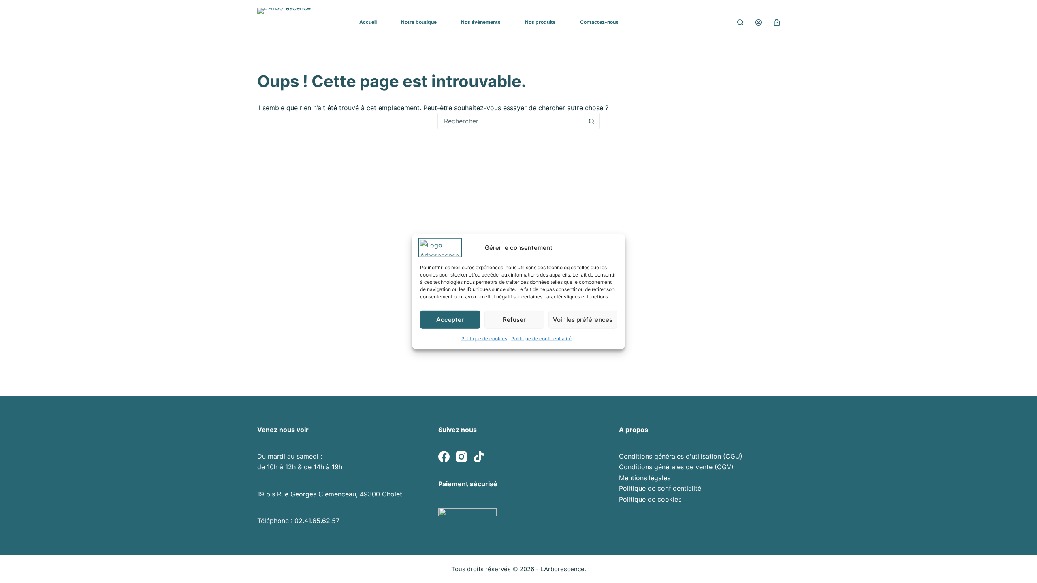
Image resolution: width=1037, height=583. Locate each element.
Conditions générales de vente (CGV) (676, 467)
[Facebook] (444, 456)
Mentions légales (644, 478)
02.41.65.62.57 (316, 521)
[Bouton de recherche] (591, 121)
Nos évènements (481, 22)
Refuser (514, 319)
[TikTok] (478, 456)
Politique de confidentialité (541, 339)
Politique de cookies (484, 339)
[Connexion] (758, 22)
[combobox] (511, 121)
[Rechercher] (740, 22)
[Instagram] (461, 456)
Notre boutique (419, 22)
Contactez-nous (599, 22)
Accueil (368, 22)
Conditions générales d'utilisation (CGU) (681, 456)
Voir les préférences (582, 319)
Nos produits (540, 22)
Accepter (450, 319)
